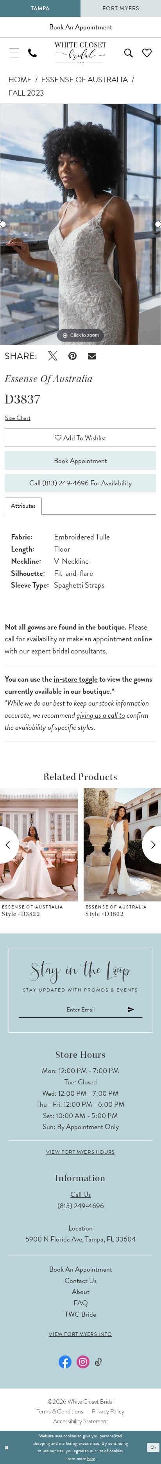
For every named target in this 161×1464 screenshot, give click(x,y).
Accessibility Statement (80, 1421)
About (80, 1291)
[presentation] (39, 844)
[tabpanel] (80, 224)
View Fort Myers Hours (80, 1152)
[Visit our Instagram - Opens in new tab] (83, 1361)
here (91, 1458)
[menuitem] (14, 53)
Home (20, 79)
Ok (153, 1447)
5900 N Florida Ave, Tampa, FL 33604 (80, 1239)
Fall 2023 (26, 93)
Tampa (40, 8)
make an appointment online (109, 638)
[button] (14, 53)
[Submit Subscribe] (130, 1010)
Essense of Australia (84, 79)
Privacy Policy (108, 1411)
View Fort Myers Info (80, 1334)
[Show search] (129, 53)
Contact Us (80, 1280)
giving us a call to (101, 715)
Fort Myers (120, 8)
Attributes (23, 505)
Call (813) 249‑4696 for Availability (80, 483)
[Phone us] (32, 53)
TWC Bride (80, 1314)
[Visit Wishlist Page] (147, 53)
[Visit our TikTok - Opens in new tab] (98, 1362)
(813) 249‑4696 (80, 1205)
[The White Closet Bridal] (80, 52)
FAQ (80, 1303)
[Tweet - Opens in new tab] (53, 356)
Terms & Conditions (60, 1411)
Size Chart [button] (17, 418)
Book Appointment (80, 460)
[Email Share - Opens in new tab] (92, 356)
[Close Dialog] (7, 1447)
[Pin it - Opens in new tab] (72, 356)
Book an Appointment (80, 1269)
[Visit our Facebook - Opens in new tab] (65, 1361)
